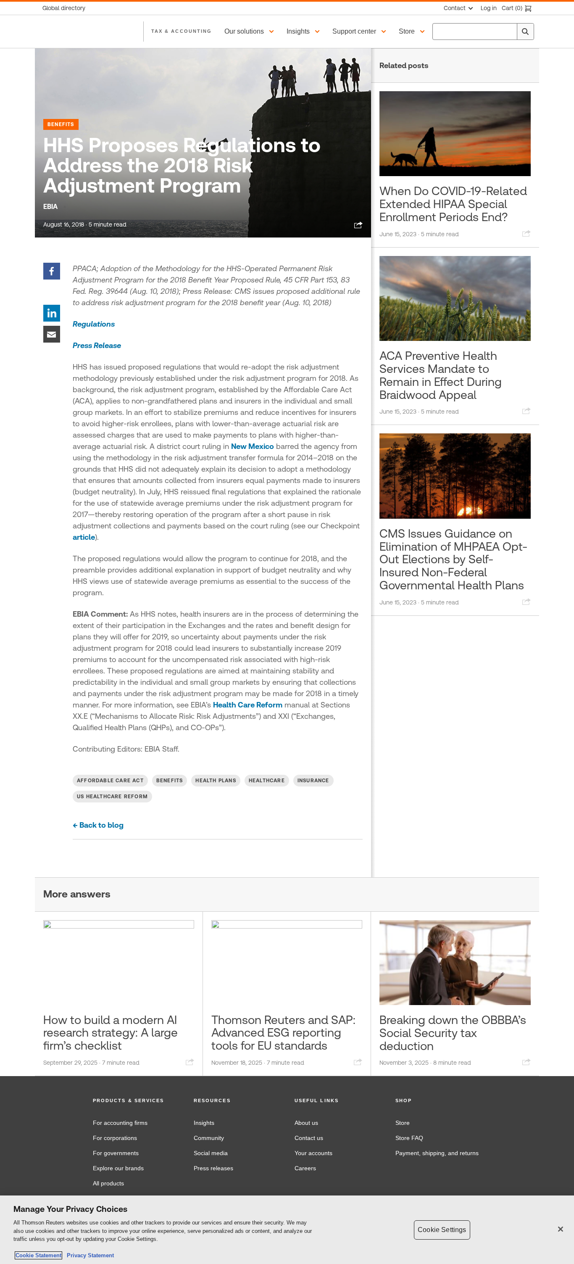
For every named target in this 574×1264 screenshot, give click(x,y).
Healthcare (267, 781)
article (84, 537)
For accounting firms (120, 1122)
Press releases (213, 1168)
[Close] (560, 1229)
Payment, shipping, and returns (437, 1153)
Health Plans (215, 781)
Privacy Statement (88, 1255)
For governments (116, 1153)
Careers (305, 1168)
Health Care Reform (247, 704)
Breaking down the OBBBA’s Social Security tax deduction (452, 1033)
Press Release (97, 345)
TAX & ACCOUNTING (181, 31)
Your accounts (313, 1153)
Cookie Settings (442, 1229)
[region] (287, 1229)
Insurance (313, 781)
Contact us (309, 1138)
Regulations (94, 323)
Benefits (60, 124)
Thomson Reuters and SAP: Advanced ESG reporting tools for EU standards (283, 1033)
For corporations (115, 1138)
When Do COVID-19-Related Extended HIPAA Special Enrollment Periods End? (453, 204)
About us (306, 1122)
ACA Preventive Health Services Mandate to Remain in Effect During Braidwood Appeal (440, 375)
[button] (250, 31)
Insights (204, 1122)
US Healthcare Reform (112, 797)
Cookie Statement (38, 1255)
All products (108, 1183)
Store (402, 1122)
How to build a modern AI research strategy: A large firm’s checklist (110, 1033)
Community (209, 1138)
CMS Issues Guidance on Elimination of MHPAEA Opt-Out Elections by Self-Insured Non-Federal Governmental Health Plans (453, 559)
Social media (211, 1153)
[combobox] (483, 31)
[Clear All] (508, 32)
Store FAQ (409, 1138)
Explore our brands (118, 1168)
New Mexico (252, 446)
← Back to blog (98, 825)
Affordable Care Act (110, 781)
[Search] (525, 32)
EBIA (50, 207)
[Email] (51, 334)
